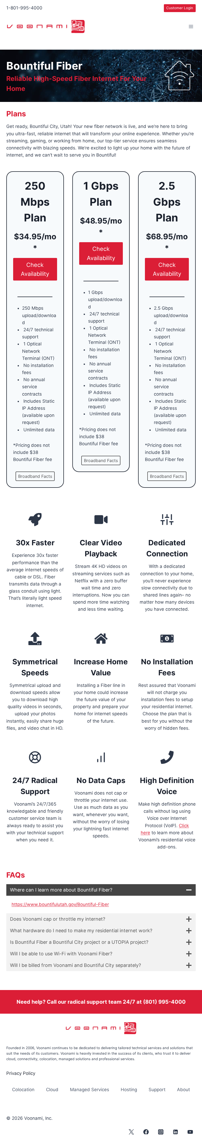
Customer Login (179, 8)
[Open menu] (191, 27)
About (183, 1089)
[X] (131, 1131)
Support (157, 1089)
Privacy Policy (20, 1073)
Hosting (129, 1089)
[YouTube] (190, 1131)
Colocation (23, 1089)
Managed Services (89, 1089)
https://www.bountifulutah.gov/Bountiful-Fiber (60, 904)
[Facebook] (146, 1131)
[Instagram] (160, 1131)
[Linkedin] (175, 1131)
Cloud (52, 1089)
